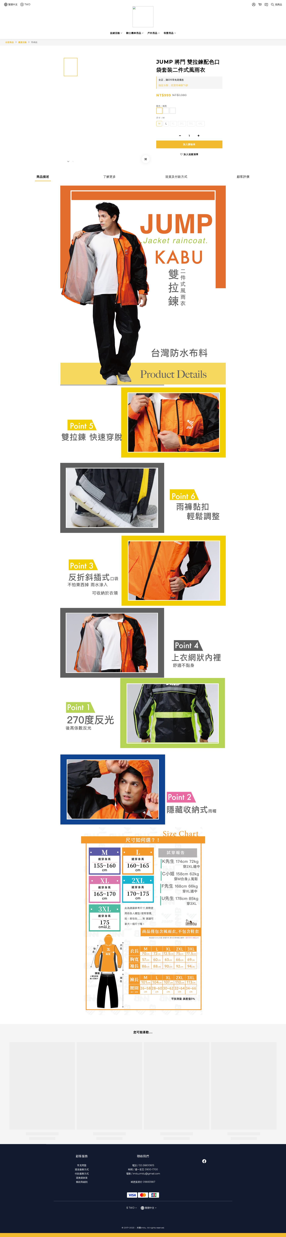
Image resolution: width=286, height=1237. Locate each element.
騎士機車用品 (133, 33)
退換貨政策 (82, 1177)
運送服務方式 (82, 1169)
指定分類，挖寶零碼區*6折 (173, 85)
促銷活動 (115, 33)
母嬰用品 (169, 33)
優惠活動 (22, 42)
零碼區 (34, 42)
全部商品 (9, 42)
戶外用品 (152, 33)
